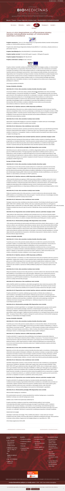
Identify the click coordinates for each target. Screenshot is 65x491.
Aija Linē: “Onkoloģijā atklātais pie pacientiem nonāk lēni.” (53, 455)
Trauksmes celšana (26, 441)
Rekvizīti (23, 446)
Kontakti (53, 25)
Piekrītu (28, 489)
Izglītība (28, 25)
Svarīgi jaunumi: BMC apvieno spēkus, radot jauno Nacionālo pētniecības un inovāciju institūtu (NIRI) (53, 444)
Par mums (13, 25)
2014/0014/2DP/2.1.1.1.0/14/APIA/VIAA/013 (49, 429)
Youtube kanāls (39, 449)
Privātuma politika (26, 439)
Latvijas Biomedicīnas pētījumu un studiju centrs (22, 482)
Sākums (8, 20)
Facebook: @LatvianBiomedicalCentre (40, 443)
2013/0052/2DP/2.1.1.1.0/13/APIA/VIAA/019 (15, 429)
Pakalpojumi (45, 25)
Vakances (23, 443)
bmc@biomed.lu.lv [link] (40, 439)
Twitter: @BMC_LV (39, 447)
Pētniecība (21, 25)
